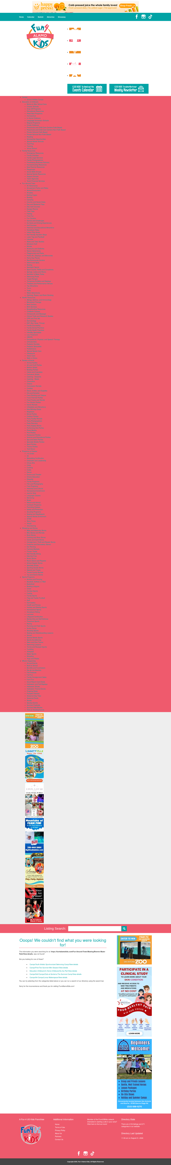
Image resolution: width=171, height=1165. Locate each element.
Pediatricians (31, 349)
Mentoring (30, 498)
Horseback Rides (33, 230)
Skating (29, 265)
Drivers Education (33, 477)
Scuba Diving (31, 628)
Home (21, 17)
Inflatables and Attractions (36, 407)
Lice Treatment (32, 335)
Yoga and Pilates (33, 658)
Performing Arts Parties (35, 428)
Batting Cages (32, 195)
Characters (31, 381)
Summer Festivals (33, 705)
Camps (24, 97)
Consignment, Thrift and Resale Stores (41, 542)
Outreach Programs (34, 505)
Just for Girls (31, 493)
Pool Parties (31, 432)
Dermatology (31, 321)
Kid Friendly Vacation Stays (37, 234)
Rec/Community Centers (36, 260)
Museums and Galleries (35, 248)
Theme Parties (32, 446)
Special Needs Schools (35, 141)
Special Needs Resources (36, 174)
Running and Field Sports (36, 626)
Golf (28, 600)
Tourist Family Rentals (35, 572)
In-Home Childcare (34, 118)
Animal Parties (32, 363)
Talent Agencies (33, 178)
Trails (29, 290)
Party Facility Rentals (34, 418)
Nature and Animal (33, 502)
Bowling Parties (32, 369)
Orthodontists (32, 342)
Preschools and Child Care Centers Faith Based (44, 127)
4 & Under (30, 453)
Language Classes (33, 495)
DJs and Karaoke (33, 393)
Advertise (50, 17)
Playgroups (31, 169)
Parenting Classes (33, 507)
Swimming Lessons (34, 644)
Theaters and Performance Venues (40, 283)
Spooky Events (32, 703)
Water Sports (31, 654)
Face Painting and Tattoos (36, 395)
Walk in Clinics (32, 358)
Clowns (29, 383)
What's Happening (29, 661)
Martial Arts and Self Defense (37, 619)
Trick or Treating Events (35, 710)
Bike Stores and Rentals (35, 533)
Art (28, 456)
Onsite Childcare (33, 125)
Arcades (30, 192)
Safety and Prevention (35, 509)
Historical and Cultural (35, 488)
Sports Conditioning (34, 640)
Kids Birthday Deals (34, 409)
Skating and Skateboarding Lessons (40, 633)
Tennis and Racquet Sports (37, 647)
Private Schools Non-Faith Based (39, 134)
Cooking (30, 467)
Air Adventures (32, 185)
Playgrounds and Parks (35, 253)
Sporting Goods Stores (35, 567)
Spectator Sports (33, 267)
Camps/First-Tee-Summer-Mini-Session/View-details (49, 967)
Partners (58, 1136)
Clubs (29, 465)
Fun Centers (31, 218)
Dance (29, 472)
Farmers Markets (33, 549)
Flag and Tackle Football (36, 598)
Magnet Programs (33, 123)
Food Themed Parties (35, 397)
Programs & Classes (29, 451)
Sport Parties (31, 444)
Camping (30, 199)
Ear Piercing (31, 547)
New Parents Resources (36, 167)
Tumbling (30, 649)
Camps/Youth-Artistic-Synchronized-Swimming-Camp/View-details (54, 964)
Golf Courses (31, 225)
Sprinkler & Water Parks (35, 274)
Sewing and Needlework (36, 514)
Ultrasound (31, 353)
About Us (58, 1133)
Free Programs (32, 486)
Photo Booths (32, 430)
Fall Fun (30, 675)
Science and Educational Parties (38, 437)
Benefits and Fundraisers (36, 668)
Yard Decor (31, 449)
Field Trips (30, 211)
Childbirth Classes (33, 311)
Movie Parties (32, 414)
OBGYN (29, 337)
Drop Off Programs (34, 109)
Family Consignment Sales (36, 677)
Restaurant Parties (33, 435)
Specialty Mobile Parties (35, 442)
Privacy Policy (60, 1130)
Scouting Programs (34, 512)
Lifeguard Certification (35, 616)
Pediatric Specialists (34, 346)
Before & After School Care (37, 104)
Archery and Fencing (34, 579)
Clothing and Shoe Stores (36, 537)
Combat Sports (32, 591)
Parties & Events (28, 360)
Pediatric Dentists (33, 344)
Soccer (29, 635)
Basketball (30, 584)
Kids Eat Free (32, 556)
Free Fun (30, 216)
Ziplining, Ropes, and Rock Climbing (40, 295)
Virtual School (32, 148)
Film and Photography (35, 484)
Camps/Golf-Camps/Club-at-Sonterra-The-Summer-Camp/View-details (55, 974)
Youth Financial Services (36, 181)
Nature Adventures (34, 251)
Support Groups (33, 176)
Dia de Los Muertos (34, 670)
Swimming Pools (33, 276)
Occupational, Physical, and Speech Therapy (43, 339)
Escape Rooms (32, 209)
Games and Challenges (35, 220)
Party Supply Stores (34, 425)
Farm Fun (30, 679)
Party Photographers (34, 421)
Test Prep (30, 144)
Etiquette (30, 479)
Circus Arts (31, 463)
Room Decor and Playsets (36, 560)
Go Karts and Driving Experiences (39, 223)
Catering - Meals (33, 379)
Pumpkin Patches (33, 693)
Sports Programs (28, 577)
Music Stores (31, 558)
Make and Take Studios (35, 241)
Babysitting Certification (35, 458)
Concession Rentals (34, 386)
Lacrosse (30, 614)
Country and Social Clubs (36, 202)
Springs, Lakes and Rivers (36, 272)
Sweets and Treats (33, 570)
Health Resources (28, 297)
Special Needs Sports (35, 637)
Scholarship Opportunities (36, 139)
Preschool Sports (33, 621)
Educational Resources (35, 111)
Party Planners (32, 423)
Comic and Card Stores (35, 540)
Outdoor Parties (32, 416)
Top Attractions (32, 286)
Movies (29, 246)
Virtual (29, 523)
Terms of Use (60, 1127)
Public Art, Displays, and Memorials (40, 255)
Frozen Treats (32, 551)
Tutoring (30, 146)
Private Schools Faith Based (37, 132)
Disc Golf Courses (33, 206)
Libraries (30, 239)
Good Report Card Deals (36, 682)
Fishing (29, 213)
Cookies (30, 388)
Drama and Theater (34, 474)
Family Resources (28, 151)
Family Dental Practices (35, 328)
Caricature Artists (33, 374)
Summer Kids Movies (34, 707)
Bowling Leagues (33, 586)
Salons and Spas (33, 262)
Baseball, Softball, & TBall (36, 581)
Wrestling (30, 656)
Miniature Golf (32, 244)
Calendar (30, 17)
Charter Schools (33, 106)
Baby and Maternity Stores (36, 530)
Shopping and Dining (29, 528)
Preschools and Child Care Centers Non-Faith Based (46, 130)
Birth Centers (31, 304)
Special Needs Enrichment (36, 516)
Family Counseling (33, 325)
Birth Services (32, 307)
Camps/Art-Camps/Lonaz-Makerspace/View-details (48, 977)
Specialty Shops (33, 565)
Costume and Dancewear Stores (39, 544)
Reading (30, 137)
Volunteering (31, 526)
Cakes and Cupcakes (34, 372)
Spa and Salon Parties (35, 439)
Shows (29, 700)
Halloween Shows (33, 686)
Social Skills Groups (34, 172)
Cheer (29, 588)
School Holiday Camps (35, 99)
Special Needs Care (34, 351)
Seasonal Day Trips (34, 696)
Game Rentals (32, 404)
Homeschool (31, 116)
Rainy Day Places (33, 258)
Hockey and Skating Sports (37, 607)
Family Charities (33, 155)
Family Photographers (35, 160)
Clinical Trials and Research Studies (40, 316)
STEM (29, 519)
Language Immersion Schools (38, 120)
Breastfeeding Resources (36, 309)
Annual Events (32, 663)
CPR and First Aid (33, 318)
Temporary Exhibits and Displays (39, 281)
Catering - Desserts (34, 376)
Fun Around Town (28, 183)
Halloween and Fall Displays (37, 684)
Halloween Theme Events (36, 689)
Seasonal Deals (32, 698)
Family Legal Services (35, 158)
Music (29, 500)
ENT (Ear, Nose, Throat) (36, 323)
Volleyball (30, 651)
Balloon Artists (32, 367)
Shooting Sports (33, 630)
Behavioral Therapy (34, 302)
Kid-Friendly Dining (34, 554)
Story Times (31, 521)
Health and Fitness (34, 605)
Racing (29, 623)
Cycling (29, 593)
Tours (29, 288)
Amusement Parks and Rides (37, 188)
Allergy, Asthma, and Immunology (39, 300)
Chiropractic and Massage (36, 314)
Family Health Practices (35, 330)
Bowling (29, 197)
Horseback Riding (33, 612)
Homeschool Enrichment (36, 491)
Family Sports (32, 595)
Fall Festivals (31, 672)
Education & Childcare (30, 102)
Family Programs (33, 481)
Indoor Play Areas (33, 232)
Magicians (30, 411)
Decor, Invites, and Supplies (37, 390)
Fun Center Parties (34, 402)
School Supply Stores (34, 563)
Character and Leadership (36, 460)
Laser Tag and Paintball (35, 237)
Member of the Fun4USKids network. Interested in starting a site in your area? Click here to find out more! (102, 1121)
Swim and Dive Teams (35, 642)
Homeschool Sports (34, 609)
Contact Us (59, 1139)
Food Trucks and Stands (36, 400)
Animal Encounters (34, 190)
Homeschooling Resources (37, 165)
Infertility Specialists (34, 332)
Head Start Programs (34, 113)
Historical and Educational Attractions (40, 227)
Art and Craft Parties (34, 365)
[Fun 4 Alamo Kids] (40, 36)
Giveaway (62, 17)
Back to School (32, 665)
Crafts (29, 470)
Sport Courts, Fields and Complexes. (40, 269)
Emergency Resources (35, 153)
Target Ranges (32, 279)
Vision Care (31, 356)
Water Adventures (33, 293)
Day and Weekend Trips (35, 204)
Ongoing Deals (32, 691)
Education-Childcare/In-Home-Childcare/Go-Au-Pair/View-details (53, 971)
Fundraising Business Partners (38, 162)
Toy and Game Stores (35, 574)
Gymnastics (31, 602)
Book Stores (31, 535)
